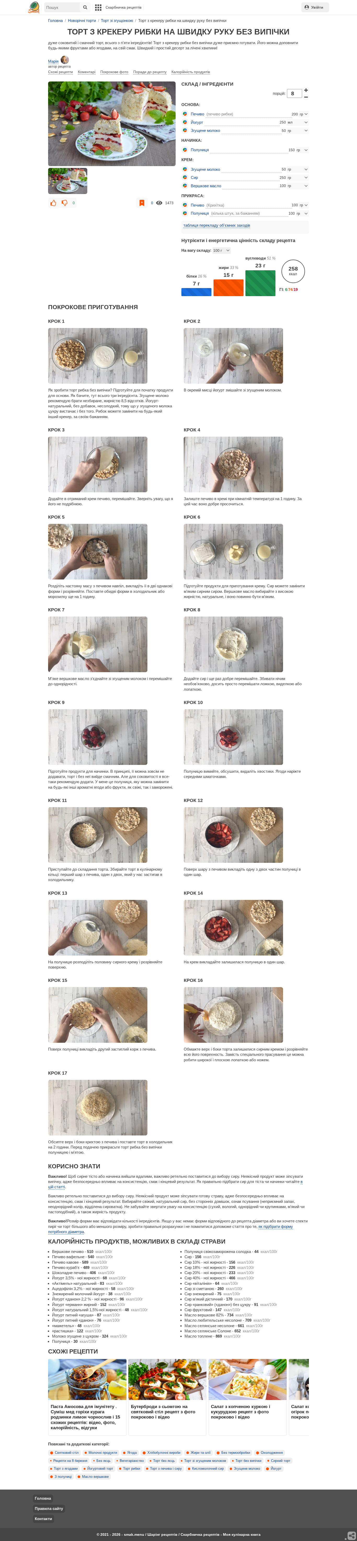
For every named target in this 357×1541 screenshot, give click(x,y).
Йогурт (276, 1468)
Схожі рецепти (60, 72)
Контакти (43, 1518)
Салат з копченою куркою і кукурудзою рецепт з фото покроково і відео (240, 1412)
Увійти (317, 7)
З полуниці (63, 1477)
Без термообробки (235, 1453)
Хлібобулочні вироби (163, 1453)
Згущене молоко (247, 1468)
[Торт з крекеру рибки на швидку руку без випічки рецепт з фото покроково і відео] (112, 123)
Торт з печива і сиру (166, 1468)
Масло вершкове (95, 1477)
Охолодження (272, 1453)
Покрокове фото (114, 72)
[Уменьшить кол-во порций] (306, 97)
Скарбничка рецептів (123, 7)
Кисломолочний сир (208, 1468)
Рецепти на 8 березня (70, 1461)
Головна (43, 1498)
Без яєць (103, 1461)
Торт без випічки (248, 1461)
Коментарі (86, 72)
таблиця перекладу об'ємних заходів (216, 225)
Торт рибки (131, 1468)
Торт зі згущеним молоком (205, 1461)
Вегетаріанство (132, 1461)
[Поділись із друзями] (352, 1536)
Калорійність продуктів (190, 72)
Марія (53, 61)
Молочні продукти (103, 1453)
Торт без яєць (164, 1461)
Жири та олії (201, 1453)
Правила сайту (49, 1508)
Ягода (132, 1453)
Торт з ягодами (66, 1468)
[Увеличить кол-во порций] (306, 90)
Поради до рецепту (149, 72)
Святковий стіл (67, 1453)
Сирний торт (280, 1461)
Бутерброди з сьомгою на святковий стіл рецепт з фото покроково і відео (163, 1412)
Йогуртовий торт (100, 1468)
